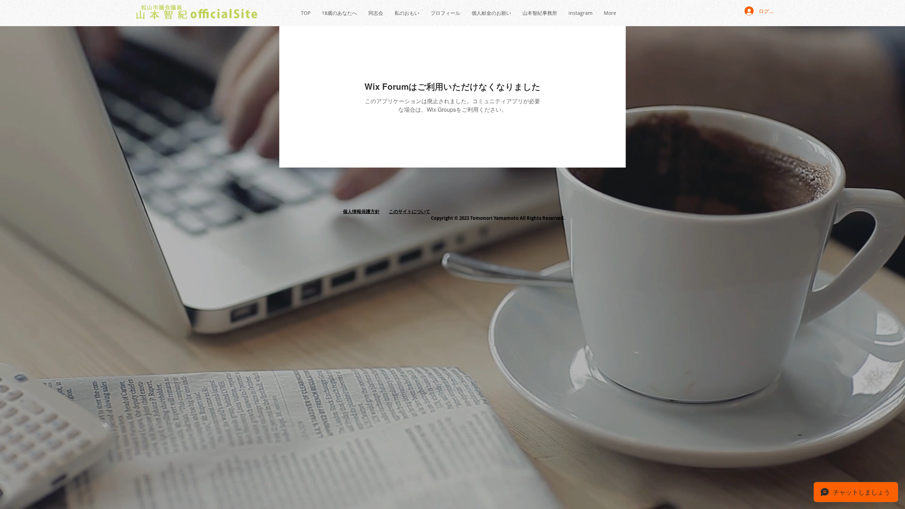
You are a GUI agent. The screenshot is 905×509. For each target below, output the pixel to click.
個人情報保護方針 (361, 211)
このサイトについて (409, 211)
